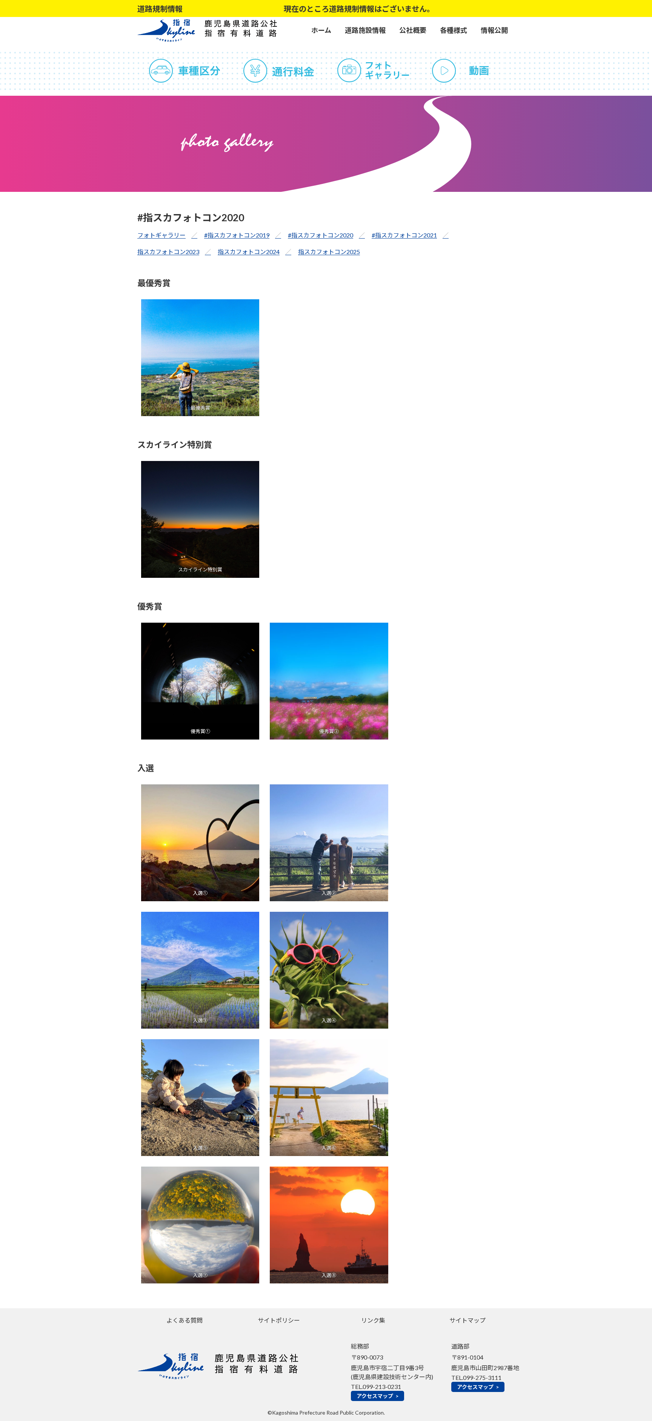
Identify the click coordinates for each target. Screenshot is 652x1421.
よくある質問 (184, 1320)
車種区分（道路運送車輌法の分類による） (184, 71)
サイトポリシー (279, 1320)
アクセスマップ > (377, 1396)
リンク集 (373, 1320)
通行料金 (279, 71)
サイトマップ (467, 1320)
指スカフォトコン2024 (249, 251)
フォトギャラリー (373, 71)
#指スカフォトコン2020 (320, 235)
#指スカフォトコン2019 (236, 235)
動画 (467, 71)
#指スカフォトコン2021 (404, 235)
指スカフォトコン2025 (329, 251)
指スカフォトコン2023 (168, 251)
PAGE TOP (630, 1371)
